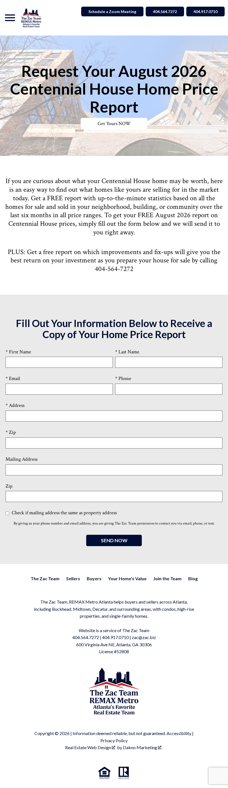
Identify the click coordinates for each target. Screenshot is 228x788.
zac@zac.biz (144, 637)
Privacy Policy (114, 740)
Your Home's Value (127, 578)
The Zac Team (45, 578)
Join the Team (167, 578)
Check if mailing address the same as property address (64, 513)
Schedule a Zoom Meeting (112, 11)
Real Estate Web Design (88, 747)
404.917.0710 (205, 11)
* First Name (18, 352)
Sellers (73, 578)
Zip (9, 486)
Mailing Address (22, 459)
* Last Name (127, 352)
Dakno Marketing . (142, 747)
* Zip (11, 432)
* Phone (123, 378)
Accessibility (179, 733)
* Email (13, 378)
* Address (15, 405)
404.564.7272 (165, 11)
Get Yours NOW (114, 123)
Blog (193, 578)
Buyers (94, 578)
